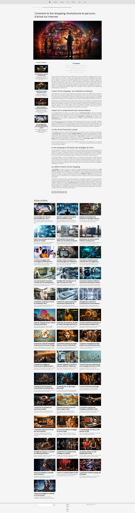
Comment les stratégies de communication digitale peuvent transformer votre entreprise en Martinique (43, 367)
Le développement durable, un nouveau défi (41, 74)
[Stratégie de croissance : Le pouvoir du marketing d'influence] (44, 443)
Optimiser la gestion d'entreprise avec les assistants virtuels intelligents (66, 218)
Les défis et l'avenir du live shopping (76, 72)
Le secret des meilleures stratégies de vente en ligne (67, 430)
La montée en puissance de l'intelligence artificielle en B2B (88, 408)
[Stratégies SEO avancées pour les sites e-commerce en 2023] (67, 273)
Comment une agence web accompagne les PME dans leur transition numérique (43, 261)
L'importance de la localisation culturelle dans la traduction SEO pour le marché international (43, 388)
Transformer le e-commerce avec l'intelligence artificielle (66, 452)
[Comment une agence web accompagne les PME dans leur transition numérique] (44, 252)
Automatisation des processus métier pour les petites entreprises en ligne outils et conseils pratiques (67, 240)
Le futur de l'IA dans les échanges (89, 386)
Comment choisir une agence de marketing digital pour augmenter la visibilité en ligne (67, 261)
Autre (80, 2)
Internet (55, 2)
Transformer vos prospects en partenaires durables (43, 408)
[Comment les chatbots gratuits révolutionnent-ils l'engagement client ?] (90, 252)
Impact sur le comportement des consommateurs (76, 67)
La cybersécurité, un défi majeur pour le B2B (66, 387)
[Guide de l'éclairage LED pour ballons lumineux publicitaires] (44, 314)
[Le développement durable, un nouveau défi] (41, 69)
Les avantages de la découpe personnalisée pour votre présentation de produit (41, 126)
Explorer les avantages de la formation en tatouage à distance (89, 217)
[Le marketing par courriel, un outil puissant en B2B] (90, 421)
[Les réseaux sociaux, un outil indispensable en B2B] (90, 443)
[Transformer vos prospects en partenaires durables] (44, 399)
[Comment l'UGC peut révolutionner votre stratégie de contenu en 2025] (90, 356)
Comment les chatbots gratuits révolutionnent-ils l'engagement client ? (89, 261)
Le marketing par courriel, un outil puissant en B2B (90, 430)
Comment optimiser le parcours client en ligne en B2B (66, 408)
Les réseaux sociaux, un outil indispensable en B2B (88, 452)
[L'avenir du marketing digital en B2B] (67, 464)
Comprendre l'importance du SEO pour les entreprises (43, 430)
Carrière (73, 2)
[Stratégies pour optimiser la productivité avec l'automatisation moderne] (90, 293)
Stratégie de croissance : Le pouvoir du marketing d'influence (44, 452)
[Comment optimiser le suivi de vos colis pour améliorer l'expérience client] (67, 356)
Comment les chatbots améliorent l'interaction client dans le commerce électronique (90, 282)
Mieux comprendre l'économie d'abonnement (41, 107)
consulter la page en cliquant (73, 143)
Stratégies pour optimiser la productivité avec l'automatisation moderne (90, 303)
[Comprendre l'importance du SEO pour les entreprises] (44, 421)
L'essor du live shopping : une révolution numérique (76, 65)
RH (67, 2)
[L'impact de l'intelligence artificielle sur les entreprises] (44, 485)
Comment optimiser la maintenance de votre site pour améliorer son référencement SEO (90, 324)
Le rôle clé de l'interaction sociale (76, 68)
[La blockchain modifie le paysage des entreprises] (90, 464)
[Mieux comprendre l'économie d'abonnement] (41, 102)
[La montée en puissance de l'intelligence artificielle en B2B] (90, 399)
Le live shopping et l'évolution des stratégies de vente (76, 70)
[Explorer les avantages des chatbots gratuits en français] (44, 231)
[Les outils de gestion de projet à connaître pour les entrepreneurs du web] (44, 273)
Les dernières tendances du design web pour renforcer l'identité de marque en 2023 (67, 345)
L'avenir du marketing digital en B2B (67, 472)
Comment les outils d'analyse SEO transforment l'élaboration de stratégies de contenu (66, 303)
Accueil (34, 7)
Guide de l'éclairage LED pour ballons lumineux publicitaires (44, 323)
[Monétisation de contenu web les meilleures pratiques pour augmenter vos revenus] (90, 231)
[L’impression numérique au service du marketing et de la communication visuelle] (44, 293)
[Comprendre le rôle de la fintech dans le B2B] (41, 86)
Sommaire (77, 63)
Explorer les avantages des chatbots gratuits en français (44, 239)
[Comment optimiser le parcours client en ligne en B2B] (67, 399)
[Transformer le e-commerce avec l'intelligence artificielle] (67, 443)
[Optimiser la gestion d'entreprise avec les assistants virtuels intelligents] (67, 209)
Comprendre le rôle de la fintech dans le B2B (41, 91)
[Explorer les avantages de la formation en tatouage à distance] (90, 209)
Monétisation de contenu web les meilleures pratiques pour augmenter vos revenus (89, 240)
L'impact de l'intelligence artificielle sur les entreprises (44, 494)
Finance (62, 2)
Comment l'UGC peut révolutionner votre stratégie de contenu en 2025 (90, 365)
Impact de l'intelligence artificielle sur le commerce (43, 473)
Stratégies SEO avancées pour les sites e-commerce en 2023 (66, 281)
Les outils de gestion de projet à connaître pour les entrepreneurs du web (44, 282)
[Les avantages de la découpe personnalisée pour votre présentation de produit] (41, 119)
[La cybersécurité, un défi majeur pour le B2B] (67, 378)
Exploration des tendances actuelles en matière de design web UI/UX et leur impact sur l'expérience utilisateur (67, 325)
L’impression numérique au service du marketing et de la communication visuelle (44, 303)
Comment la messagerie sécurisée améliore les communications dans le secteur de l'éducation (90, 345)
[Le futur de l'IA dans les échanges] (90, 378)
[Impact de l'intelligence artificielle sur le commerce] (44, 464)
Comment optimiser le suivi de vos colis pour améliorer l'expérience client (67, 366)
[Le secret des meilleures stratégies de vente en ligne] (67, 421)
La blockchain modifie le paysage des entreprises (90, 473)
